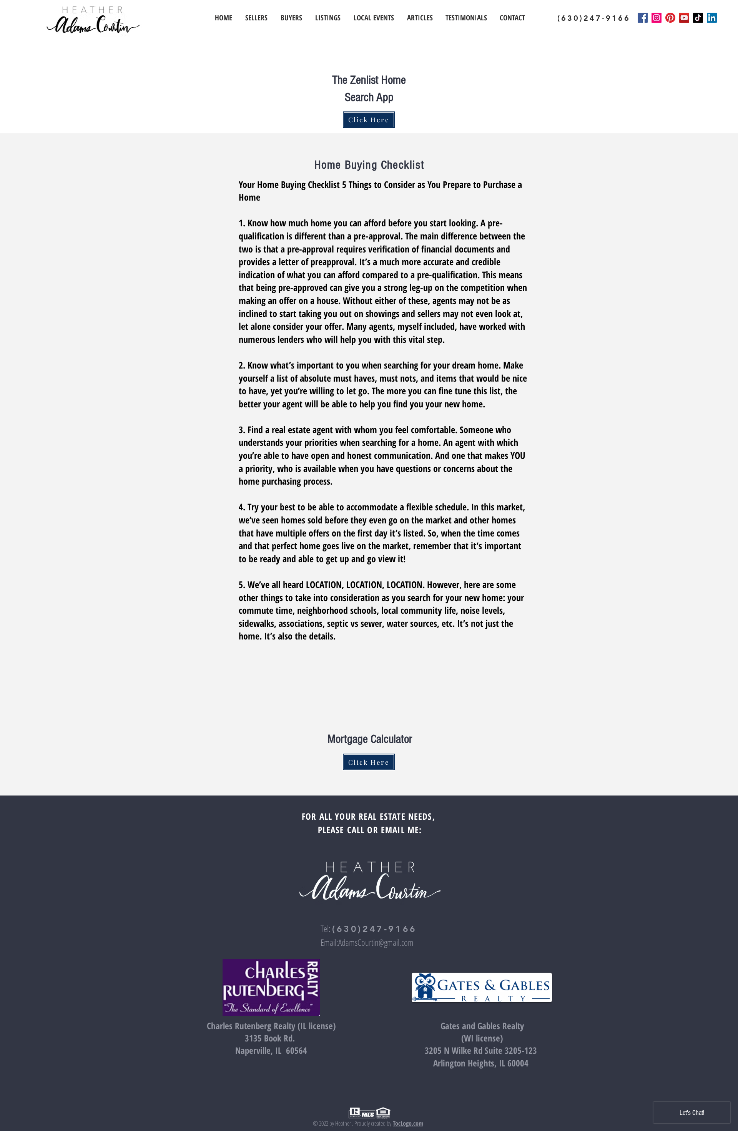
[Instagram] (657, 18)
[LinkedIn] (712, 18)
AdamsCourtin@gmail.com (376, 942)
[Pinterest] (670, 18)
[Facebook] (643, 18)
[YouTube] (684, 18)
